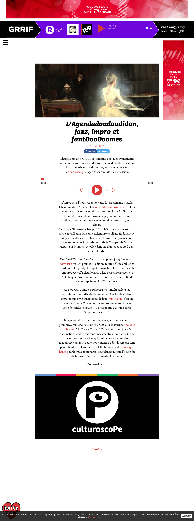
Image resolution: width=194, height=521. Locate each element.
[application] (97, 180)
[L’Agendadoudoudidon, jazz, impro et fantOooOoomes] (97, 116)
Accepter (186, 516)
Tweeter (104, 151)
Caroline (96, 449)
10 (84, 190)
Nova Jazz (66, 264)
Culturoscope (76, 172)
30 (110, 190)
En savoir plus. (95, 517)
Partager (91, 151)
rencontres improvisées (109, 207)
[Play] (97, 190)
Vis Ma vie (115, 298)
